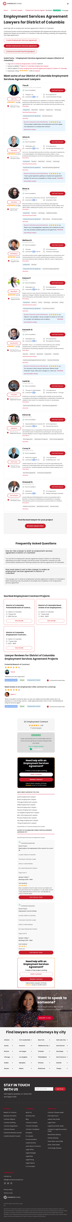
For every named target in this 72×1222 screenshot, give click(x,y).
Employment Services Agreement (37, 10)
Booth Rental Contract (42, 506)
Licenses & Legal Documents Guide (57, 1130)
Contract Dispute (9, 1119)
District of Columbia (11, 680)
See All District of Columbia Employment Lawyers (31, 826)
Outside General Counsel (12, 1136)
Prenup (61, 302)
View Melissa (14, 253)
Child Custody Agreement (56, 439)
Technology (58, 110)
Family (40, 302)
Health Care (49, 110)
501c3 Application (27, 439)
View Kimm (14, 428)
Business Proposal (47, 116)
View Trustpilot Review (36, 746)
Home (6, 10)
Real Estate (35, 110)
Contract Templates (32, 1129)
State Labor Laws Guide (55, 1141)
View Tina (14, 99)
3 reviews (36, 71)
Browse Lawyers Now (35, 526)
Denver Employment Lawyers (26, 807)
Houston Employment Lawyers (27, 810)
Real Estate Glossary (54, 1134)
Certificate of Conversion (41, 439)
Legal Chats (51, 1123)
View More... (25, 118)
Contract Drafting (9, 1123)
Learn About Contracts (33, 1146)
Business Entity (54, 506)
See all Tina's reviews (30, 129)
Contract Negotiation (11, 1126)
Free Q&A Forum (53, 1116)
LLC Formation (30, 1166)
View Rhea (14, 202)
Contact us (7, 1176)
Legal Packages (31, 1153)
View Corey (14, 462)
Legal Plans (29, 1156)
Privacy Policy (8, 1190)
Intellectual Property (51, 213)
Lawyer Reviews (31, 1143)
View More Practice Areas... (29, 112)
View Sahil (14, 394)
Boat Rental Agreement (29, 473)
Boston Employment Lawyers (26, 799)
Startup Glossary (53, 1138)
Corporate (55, 354)
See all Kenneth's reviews (31, 373)
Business (42, 110)
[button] (8, 1040)
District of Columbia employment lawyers (34, 66)
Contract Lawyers (16, 10)
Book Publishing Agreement (50, 405)
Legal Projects (30, 1163)
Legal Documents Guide (55, 1126)
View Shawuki (14, 495)
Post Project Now (36, 897)
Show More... (25, 106)
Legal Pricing (30, 1160)
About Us (29, 1112)
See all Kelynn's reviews (30, 322)
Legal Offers (30, 1149)
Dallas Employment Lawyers (26, 805)
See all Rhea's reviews (30, 232)
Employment (26, 110)
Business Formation (10, 1116)
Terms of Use (8, 1193)
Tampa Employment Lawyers (26, 823)
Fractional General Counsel (12, 1133)
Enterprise (29, 1133)
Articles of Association (29, 506)
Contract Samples (32, 1126)
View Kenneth (14, 343)
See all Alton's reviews (30, 181)
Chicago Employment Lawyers (27, 802)
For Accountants (31, 1139)
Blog (27, 1119)
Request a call (45, 1018)
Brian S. (13, 694)
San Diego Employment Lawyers (27, 820)
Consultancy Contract (48, 308)
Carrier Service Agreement (44, 473)
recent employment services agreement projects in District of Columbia (43, 68)
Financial (48, 161)
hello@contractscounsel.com (13, 1180)
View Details (19, 621)
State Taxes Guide (54, 1145)
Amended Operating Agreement (50, 167)
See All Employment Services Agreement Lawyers (31, 837)
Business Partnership (53, 360)
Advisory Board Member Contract (32, 405)
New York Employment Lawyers (27, 815)
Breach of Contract (10, 1112)
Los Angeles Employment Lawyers (28, 813)
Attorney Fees (30, 1116)
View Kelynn (13, 291)
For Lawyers (29, 1136)
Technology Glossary (54, 1148)
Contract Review (9, 1129)
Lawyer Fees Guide (54, 1119)
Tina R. (12, 672)
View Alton (14, 150)
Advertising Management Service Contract (34, 360)
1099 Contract (46, 219)
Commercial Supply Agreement (50, 269)
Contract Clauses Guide (55, 1112)
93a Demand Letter (57, 219)
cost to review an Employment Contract (23, 64)
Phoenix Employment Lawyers (27, 818)
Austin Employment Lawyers (26, 797)
